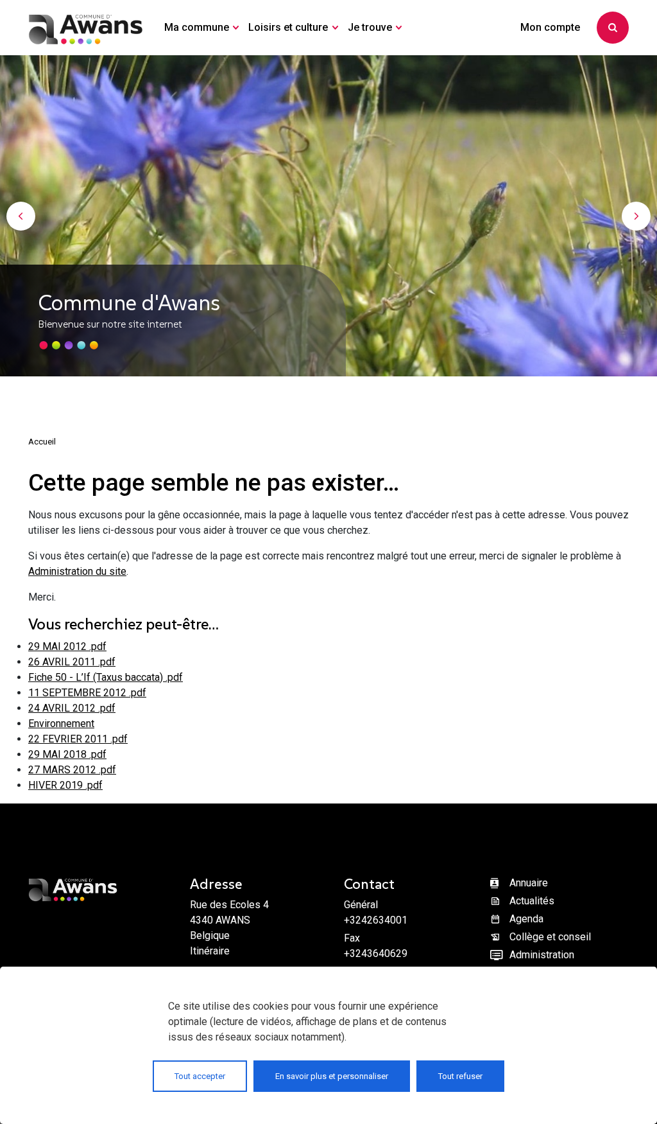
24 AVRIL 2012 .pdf (71, 708)
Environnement (61, 723)
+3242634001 (375, 920)
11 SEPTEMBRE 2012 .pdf (87, 693)
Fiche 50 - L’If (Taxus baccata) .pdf (105, 677)
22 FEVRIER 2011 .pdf (78, 739)
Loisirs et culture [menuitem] (288, 27)
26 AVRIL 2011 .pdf (71, 662)
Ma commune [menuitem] (196, 27)
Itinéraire (210, 951)
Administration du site (77, 571)
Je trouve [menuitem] (370, 27)
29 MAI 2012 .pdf (67, 646)
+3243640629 (375, 953)
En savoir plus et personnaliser (331, 1076)
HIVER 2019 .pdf (65, 785)
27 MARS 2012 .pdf (72, 770)
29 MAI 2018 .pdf (67, 754)
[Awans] (86, 27)
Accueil (42, 441)
